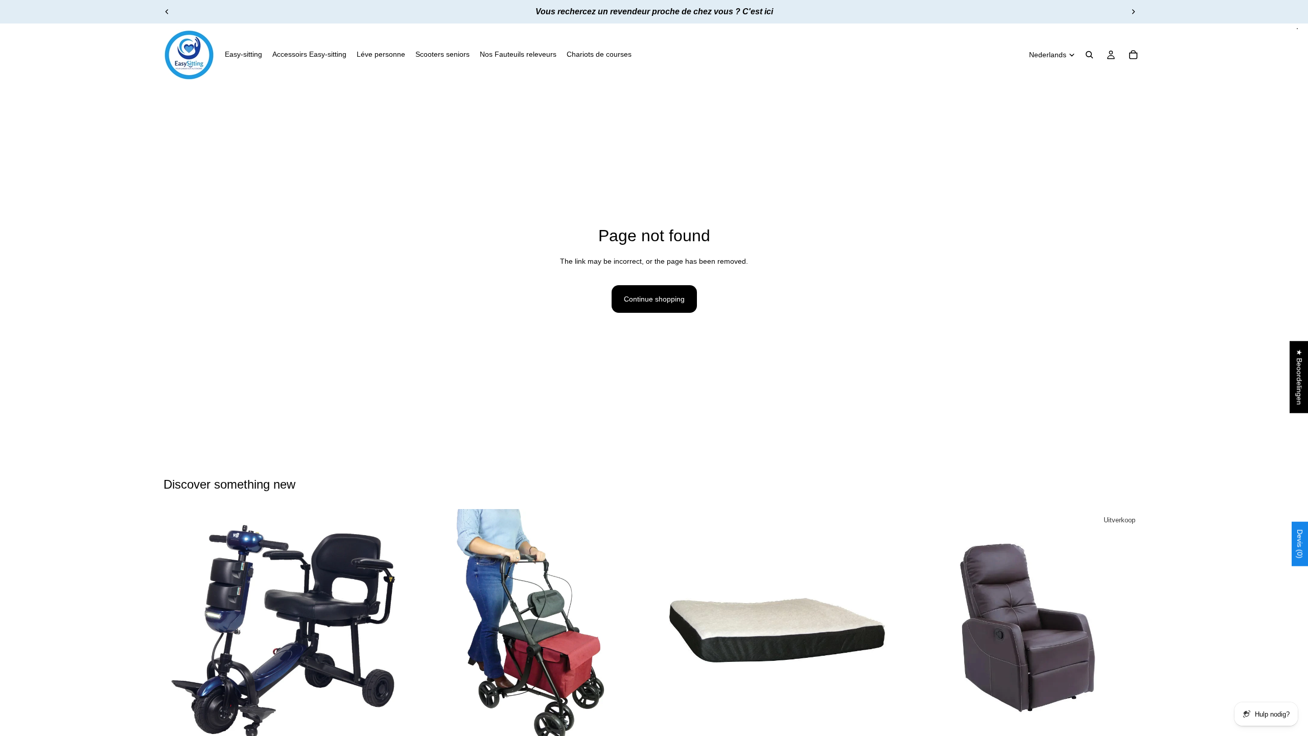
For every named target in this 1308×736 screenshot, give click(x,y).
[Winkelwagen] (1133, 54)
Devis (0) (1300, 543)
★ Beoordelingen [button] (1299, 377)
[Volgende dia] (1133, 12)
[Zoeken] (1089, 54)
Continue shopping (654, 299)
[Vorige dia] (167, 12)
